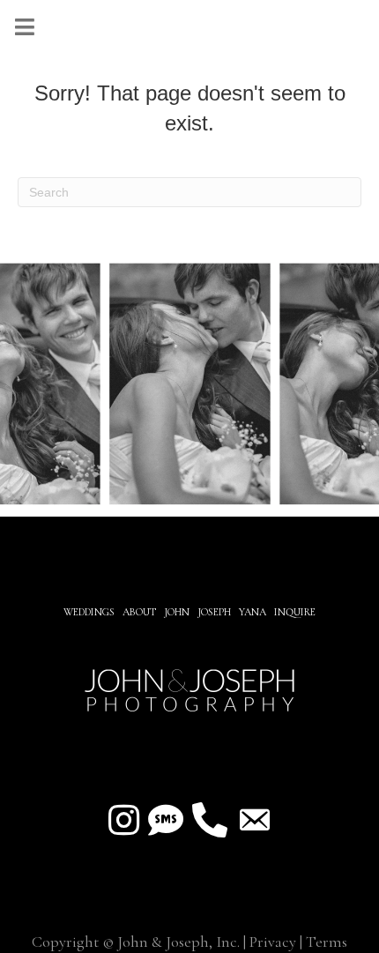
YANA (252, 612)
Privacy (272, 941)
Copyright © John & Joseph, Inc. (136, 941)
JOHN (177, 612)
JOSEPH (214, 612)
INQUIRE (295, 612)
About (141, 612)
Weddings (89, 612)
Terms (326, 941)
